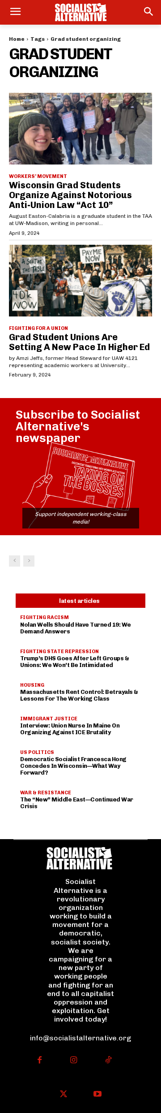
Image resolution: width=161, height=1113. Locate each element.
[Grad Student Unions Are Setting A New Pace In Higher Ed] (80, 280)
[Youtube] (97, 1094)
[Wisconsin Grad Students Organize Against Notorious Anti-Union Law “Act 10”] (80, 129)
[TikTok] (108, 1060)
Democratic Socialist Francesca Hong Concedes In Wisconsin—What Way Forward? (73, 766)
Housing (32, 685)
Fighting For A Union (38, 328)
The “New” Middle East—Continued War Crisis (76, 803)
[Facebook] (39, 1060)
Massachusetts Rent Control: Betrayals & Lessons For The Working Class (79, 695)
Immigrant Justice (48, 719)
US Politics (37, 752)
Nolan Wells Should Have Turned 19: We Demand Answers (75, 628)
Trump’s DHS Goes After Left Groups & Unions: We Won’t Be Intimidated (74, 661)
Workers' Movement (38, 176)
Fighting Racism (44, 617)
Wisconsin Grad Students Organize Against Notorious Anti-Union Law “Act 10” (70, 195)
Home (17, 39)
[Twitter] (63, 1094)
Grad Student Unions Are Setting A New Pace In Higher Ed (79, 342)
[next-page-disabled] (28, 561)
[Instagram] (74, 1060)
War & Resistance (45, 793)
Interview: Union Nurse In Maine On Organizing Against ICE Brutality (69, 729)
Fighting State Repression (59, 651)
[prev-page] (14, 561)
